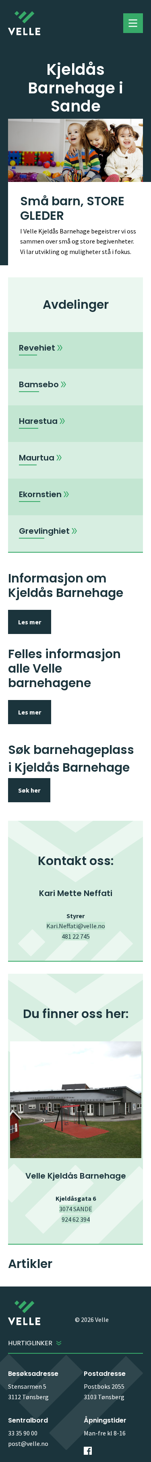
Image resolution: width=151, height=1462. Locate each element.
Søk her (29, 790)
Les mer (29, 622)
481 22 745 (76, 936)
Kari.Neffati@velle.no (75, 926)
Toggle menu (133, 23)
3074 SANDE (75, 1209)
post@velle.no (28, 1443)
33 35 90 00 (22, 1433)
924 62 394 (76, 1219)
